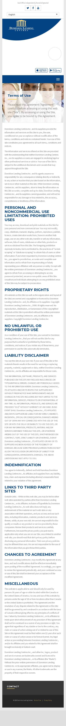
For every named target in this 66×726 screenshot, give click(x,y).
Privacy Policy (48, 700)
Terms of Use (37, 700)
